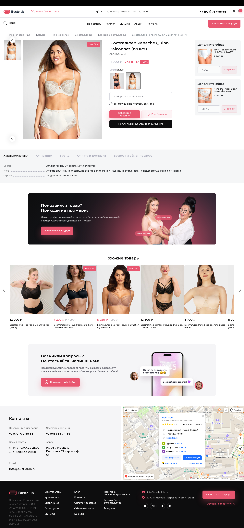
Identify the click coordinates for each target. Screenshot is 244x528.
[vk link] (153, 506)
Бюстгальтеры (83, 34)
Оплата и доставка (85, 503)
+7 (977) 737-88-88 (213, 11)
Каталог (110, 23)
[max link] (170, 506)
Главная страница (19, 34)
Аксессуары (52, 508)
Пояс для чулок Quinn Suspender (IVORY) (225, 90)
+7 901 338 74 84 (58, 433)
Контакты (152, 23)
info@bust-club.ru (22, 469)
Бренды (79, 514)
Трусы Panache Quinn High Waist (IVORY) (225, 51)
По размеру (94, 23)
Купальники (52, 497)
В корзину (229, 69)
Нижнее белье (60, 34)
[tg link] (162, 506)
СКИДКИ (125, 23)
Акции (138, 23)
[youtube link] (145, 506)
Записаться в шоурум (224, 23)
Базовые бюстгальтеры (112, 34)
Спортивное (52, 503)
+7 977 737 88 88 (21, 433)
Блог (77, 492)
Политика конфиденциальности (117, 493)
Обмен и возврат (84, 508)
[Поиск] (5, 23)
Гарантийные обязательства (112, 501)
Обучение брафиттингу (45, 11)
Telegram (109, 508)
